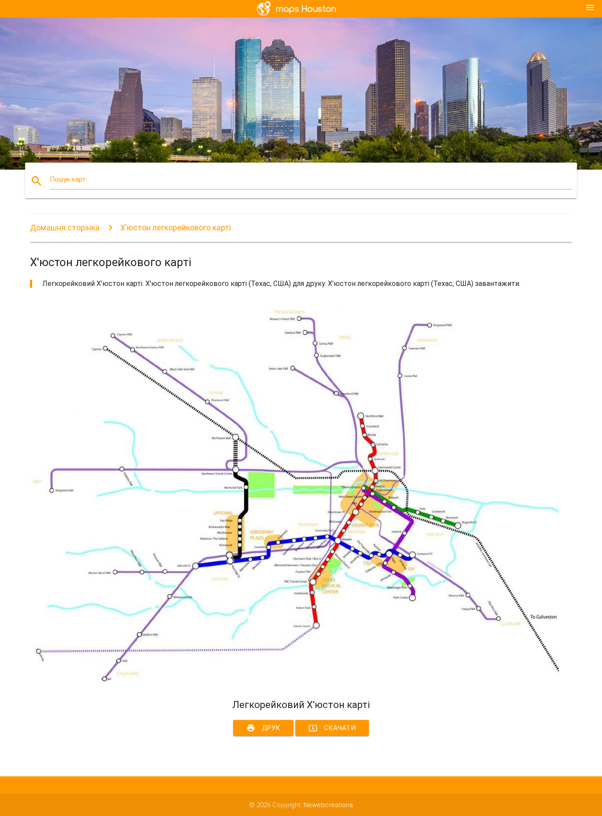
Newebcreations (328, 805)
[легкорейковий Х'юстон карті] (294, 683)
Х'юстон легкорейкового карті (175, 227)
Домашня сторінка (65, 227)
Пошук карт (68, 179)
